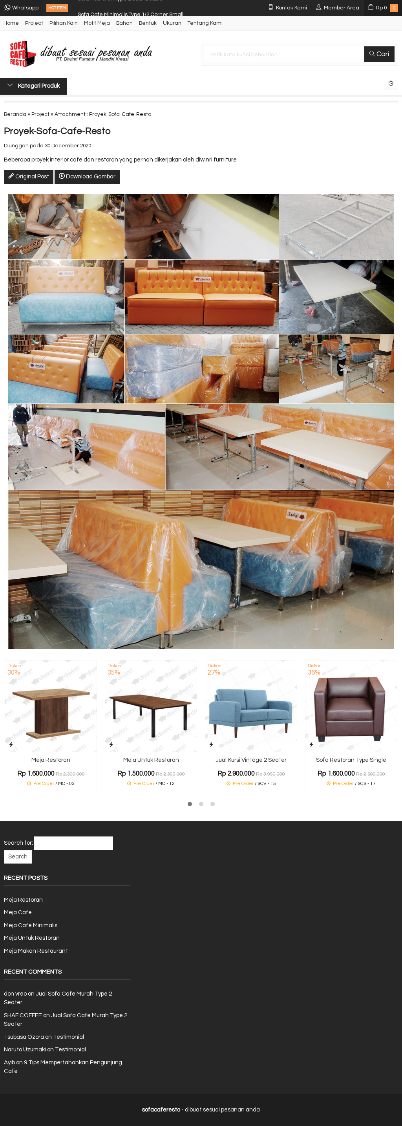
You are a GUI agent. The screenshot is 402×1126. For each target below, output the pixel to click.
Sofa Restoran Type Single (351, 760)
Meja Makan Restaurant (36, 951)
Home (11, 23)
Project (34, 23)
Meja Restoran (50, 760)
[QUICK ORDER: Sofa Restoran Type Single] (311, 744)
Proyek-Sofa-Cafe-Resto (57, 131)
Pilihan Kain (63, 23)
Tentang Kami (205, 23)
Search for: (18, 843)
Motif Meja (97, 23)
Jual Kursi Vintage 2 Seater (251, 760)
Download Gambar (90, 177)
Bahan (124, 23)
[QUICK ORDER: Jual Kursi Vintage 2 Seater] (211, 744)
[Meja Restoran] (51, 706)
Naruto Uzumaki (25, 1050)
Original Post (31, 177)
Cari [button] (382, 54)
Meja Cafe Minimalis (30, 925)
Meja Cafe (18, 912)
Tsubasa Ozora (24, 1037)
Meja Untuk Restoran (151, 760)
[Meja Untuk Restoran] (151, 706)
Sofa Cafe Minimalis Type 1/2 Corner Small (130, 8)
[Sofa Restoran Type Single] (351, 706)
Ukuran (172, 23)
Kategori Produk (38, 86)
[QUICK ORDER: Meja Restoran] (11, 744)
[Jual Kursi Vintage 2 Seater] (251, 706)
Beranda (15, 114)
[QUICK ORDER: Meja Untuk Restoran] (111, 744)
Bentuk (148, 23)
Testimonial (68, 1037)
